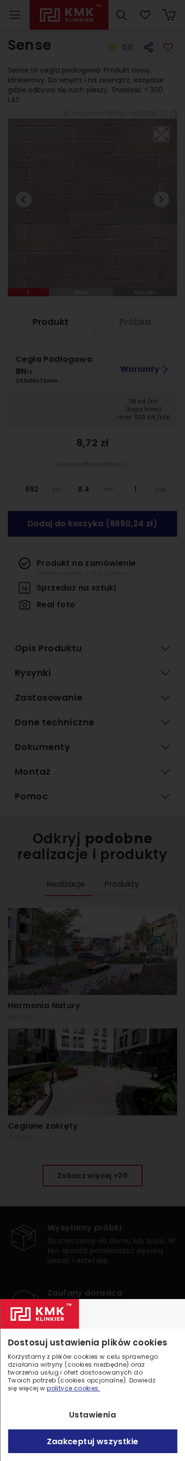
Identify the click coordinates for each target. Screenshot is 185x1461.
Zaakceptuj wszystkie (93, 1441)
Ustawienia (92, 1415)
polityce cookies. (73, 1388)
